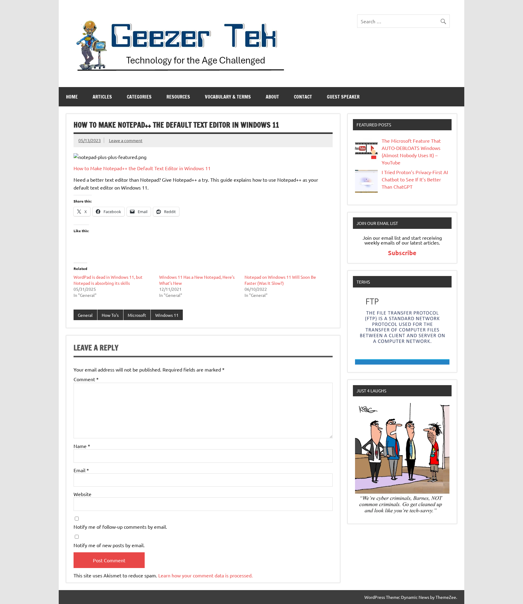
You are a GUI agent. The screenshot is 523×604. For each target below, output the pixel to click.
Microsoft (137, 315)
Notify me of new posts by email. (109, 545)
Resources (178, 96)
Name (82, 445)
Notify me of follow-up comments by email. (120, 526)
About (272, 96)
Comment (86, 379)
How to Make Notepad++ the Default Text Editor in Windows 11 (142, 168)
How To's (110, 315)
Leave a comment (126, 140)
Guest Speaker (343, 96)
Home (72, 96)
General (85, 315)
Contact (303, 96)
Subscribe (402, 253)
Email (81, 470)
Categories (139, 96)
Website (82, 494)
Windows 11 (167, 315)
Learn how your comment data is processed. (205, 575)
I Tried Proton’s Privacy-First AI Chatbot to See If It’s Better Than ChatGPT (415, 179)
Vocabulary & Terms (228, 96)
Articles (102, 96)
